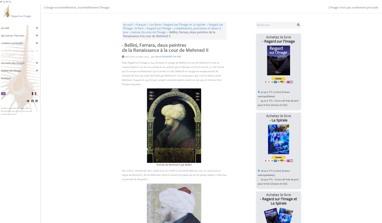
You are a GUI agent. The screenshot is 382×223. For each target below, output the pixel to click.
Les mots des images (13, 63)
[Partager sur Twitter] (28, 101)
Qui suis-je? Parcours (12, 36)
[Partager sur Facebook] (32, 101)
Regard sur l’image (21, 16)
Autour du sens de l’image (148, 32)
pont (185, 175)
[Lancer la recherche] (298, 25)
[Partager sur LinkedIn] (36, 101)
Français (141, 24)
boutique (6, 78)
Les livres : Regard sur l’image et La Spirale (18, 53)
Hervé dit (168, 57)
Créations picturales (12, 43)
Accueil (5, 28)
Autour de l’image (11, 71)
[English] (3, 93)
